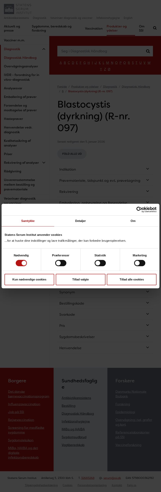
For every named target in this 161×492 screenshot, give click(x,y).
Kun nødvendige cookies (29, 279)
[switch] (60, 263)
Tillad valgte (80, 279)
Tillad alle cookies (132, 279)
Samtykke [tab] (28, 220)
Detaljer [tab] (80, 220)
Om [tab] (133, 220)
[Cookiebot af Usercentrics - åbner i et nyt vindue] (139, 210)
